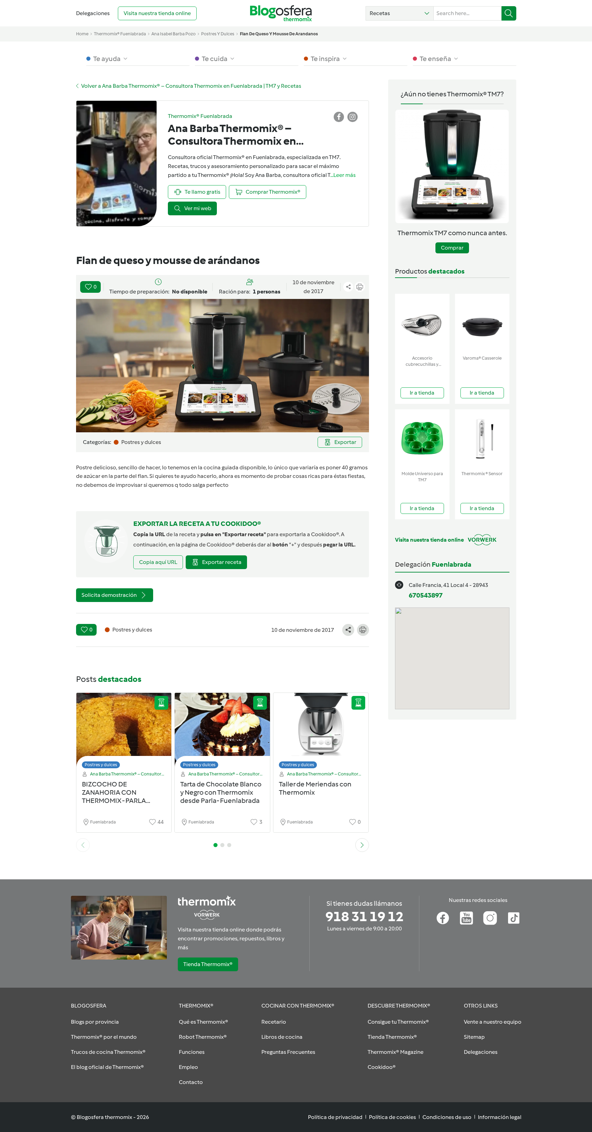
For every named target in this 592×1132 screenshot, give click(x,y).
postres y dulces (217, 33)
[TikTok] (513, 918)
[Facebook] (443, 918)
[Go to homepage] (281, 13)
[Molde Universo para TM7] (422, 438)
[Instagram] (490, 918)
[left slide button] (83, 845)
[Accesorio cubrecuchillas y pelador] (422, 323)
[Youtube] (466, 918)
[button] (400, 13)
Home (82, 33)
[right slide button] (362, 845)
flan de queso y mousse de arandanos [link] (279, 33)
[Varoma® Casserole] (482, 323)
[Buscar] (509, 13)
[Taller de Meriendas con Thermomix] (321, 732)
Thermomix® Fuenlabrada (120, 33)
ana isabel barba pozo (173, 33)
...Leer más (343, 175)
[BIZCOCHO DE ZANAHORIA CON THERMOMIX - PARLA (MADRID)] (124, 732)
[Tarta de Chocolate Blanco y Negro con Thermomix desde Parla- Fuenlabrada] (222, 732)
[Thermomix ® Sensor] (482, 438)
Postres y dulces (101, 764)
